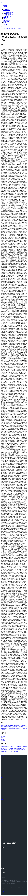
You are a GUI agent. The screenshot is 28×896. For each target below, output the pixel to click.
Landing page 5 (9, 16)
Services (5, 18)
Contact (5, 22)
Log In (2, 24)
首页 (5, 6)
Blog (4, 21)
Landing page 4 (9, 14)
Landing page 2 (9, 12)
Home (4, 9)
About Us (5, 17)
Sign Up (6, 24)
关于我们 (6, 10)
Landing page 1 (9, 10)
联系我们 (6, 21)
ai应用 (2, 799)
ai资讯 (5, 13)
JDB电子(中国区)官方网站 (10, 29)
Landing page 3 (9, 13)
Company (5, 19)
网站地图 (2, 891)
